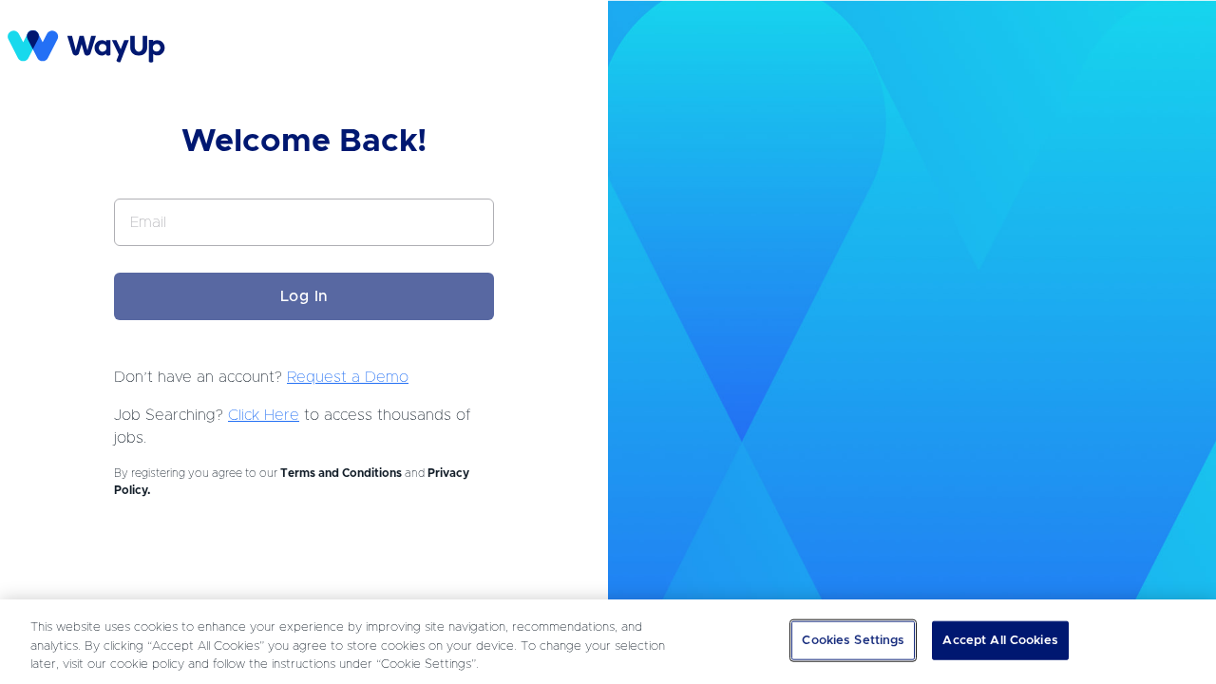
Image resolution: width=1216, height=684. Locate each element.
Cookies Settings (853, 640)
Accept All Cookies (999, 640)
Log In (304, 296)
